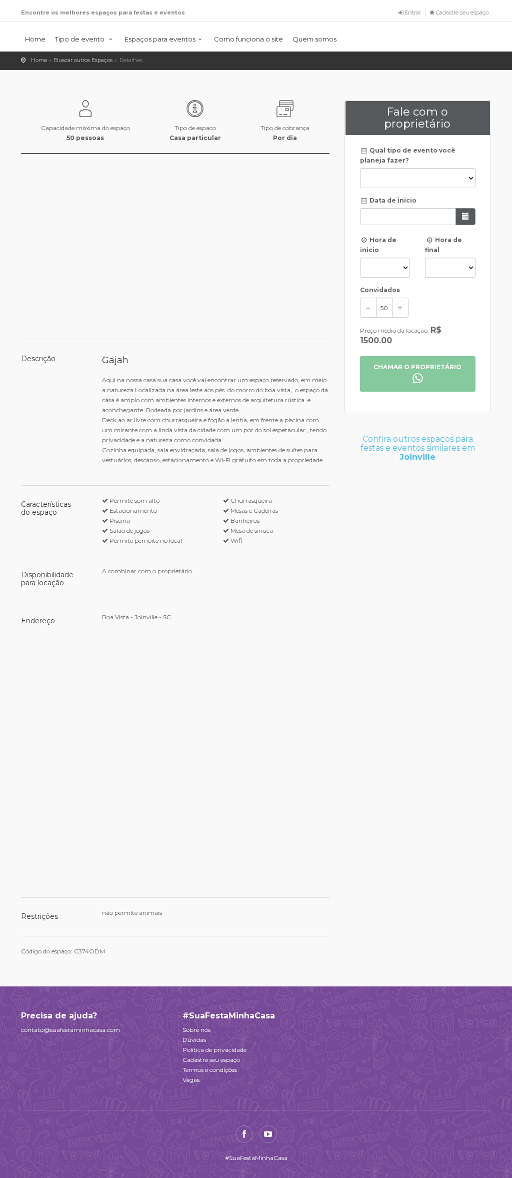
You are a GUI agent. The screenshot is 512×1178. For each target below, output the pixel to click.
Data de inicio (392, 200)
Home (35, 39)
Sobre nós (196, 1029)
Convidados (380, 290)
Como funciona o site (248, 39)
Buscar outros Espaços (83, 60)
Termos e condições (209, 1069)
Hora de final (443, 245)
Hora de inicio (378, 245)
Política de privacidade (214, 1049)
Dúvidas (194, 1039)
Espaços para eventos (160, 39)
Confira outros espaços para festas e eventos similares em (417, 447)
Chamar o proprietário (418, 367)
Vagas (191, 1079)
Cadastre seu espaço (211, 1059)
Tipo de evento (80, 39)
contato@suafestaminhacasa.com (70, 1029)
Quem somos (314, 39)
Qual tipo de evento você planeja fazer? (408, 155)
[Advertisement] (417, 528)
